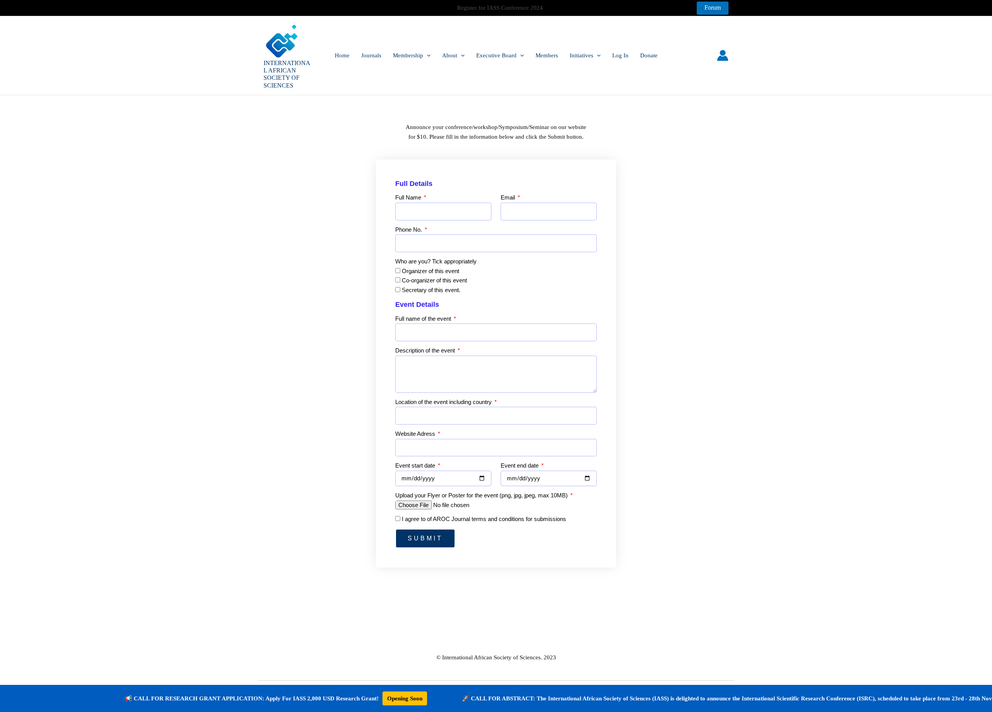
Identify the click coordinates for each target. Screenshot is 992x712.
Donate (649, 55)
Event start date (416, 465)
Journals (371, 55)
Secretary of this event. (431, 290)
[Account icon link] (722, 55)
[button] (712, 8)
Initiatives (581, 55)
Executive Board (496, 55)
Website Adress (416, 433)
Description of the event (425, 350)
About (449, 55)
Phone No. (409, 229)
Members (547, 55)
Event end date (520, 465)
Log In (620, 55)
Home (342, 55)
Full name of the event (424, 318)
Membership (408, 55)
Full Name (409, 197)
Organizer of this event (430, 271)
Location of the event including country (444, 402)
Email (509, 197)
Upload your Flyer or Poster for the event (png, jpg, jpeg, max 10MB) (482, 495)
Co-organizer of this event (434, 280)
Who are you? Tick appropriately (436, 261)
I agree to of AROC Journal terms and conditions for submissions (484, 519)
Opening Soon (375, 698)
